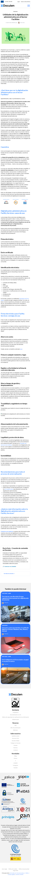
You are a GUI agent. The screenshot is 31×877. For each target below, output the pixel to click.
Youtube (16, 767)
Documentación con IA (15, 714)
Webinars (15, 730)
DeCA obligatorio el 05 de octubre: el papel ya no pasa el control (15, 660)
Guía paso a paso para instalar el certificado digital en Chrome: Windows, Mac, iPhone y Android (15, 629)
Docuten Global (15, 740)
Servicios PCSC (15, 738)
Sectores (15, 11)
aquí (21, 349)
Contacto (15, 750)
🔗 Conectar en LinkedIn (9, 566)
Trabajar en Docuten (15, 743)
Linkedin (15, 763)
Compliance (15, 712)
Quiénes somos (15, 736)
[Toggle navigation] (28, 6)
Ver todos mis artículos (9, 573)
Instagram (15, 765)
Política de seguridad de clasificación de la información (15, 717)
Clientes (15, 745)
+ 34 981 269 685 (8, 1)
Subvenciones (15, 719)
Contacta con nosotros (7, 531)
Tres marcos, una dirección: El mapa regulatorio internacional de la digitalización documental (15, 598)
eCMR (9, 593)
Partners (15, 747)
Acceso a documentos (25, 1)
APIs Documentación (15, 727)
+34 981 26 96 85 (19, 874)
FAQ (16, 725)
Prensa (15, 758)
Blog (15, 756)
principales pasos (9, 489)
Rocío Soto (22, 22)
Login (18, 1)
